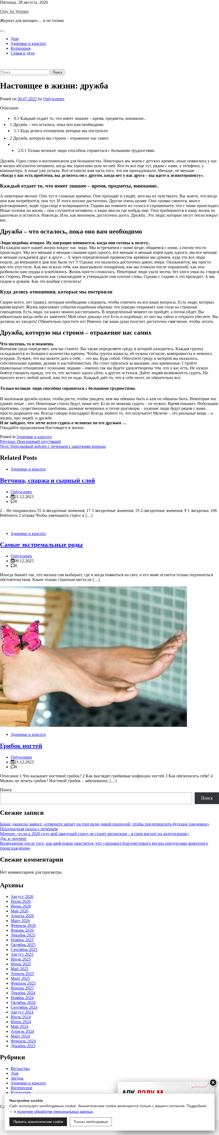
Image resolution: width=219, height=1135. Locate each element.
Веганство (20, 1068)
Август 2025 (22, 954)
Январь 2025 (22, 988)
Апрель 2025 (22, 973)
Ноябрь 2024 (22, 997)
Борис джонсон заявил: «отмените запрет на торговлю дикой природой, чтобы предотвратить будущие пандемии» (104, 824)
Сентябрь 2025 (24, 949)
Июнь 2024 (21, 1021)
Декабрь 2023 (23, 1046)
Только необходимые (91, 1122)
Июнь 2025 (21, 964)
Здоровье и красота (28, 43)
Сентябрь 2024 (24, 1007)
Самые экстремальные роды (41, 544)
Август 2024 (22, 1012)
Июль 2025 (21, 959)
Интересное (21, 1088)
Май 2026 (19, 911)
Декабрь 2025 (23, 935)
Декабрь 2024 (23, 993)
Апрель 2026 (22, 916)
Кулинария (20, 48)
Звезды (17, 1078)
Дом (14, 38)
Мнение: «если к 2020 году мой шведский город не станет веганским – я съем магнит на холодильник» (94, 833)
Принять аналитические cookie (38, 1122)
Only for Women (14, 11)
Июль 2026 (21, 901)
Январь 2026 (22, 930)
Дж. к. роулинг (13, 838)
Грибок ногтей (21, 745)
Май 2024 (19, 1026)
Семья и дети (23, 53)
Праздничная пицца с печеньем (29, 829)
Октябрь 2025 (23, 944)
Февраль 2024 (23, 1041)
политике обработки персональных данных (55, 1111)
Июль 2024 (21, 1017)
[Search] (1, 67)
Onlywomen (53, 99)
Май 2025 (19, 968)
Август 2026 (22, 896)
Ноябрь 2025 (22, 940)
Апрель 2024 (22, 1031)
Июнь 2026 (21, 906)
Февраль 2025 (23, 983)
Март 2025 (20, 978)
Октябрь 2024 (23, 1002)
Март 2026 (20, 920)
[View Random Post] (1, 62)
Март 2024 (20, 1036)
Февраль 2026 (23, 925)
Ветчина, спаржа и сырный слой (47, 480)
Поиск (6, 790)
